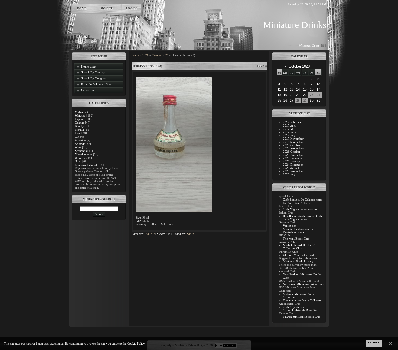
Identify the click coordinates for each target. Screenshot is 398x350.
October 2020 (299, 66)
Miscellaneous (83, 154)
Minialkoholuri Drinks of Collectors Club (299, 246)
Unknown (81, 157)
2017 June (289, 132)
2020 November (293, 148)
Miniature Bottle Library (298, 261)
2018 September (293, 141)
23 (311, 95)
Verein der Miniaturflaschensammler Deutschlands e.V (299, 229)
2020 (145, 55)
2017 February (292, 122)
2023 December (293, 158)
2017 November (293, 138)
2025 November (293, 171)
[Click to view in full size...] (174, 211)
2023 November (293, 154)
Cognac (79, 122)
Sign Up (106, 8)
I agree (374, 342)
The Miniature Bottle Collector (302, 300)
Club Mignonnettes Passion (300, 209)
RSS (323, 45)
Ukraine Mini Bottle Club (299, 254)
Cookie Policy (136, 343)
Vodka (79, 112)
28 (298, 100)
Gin (77, 136)
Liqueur (80, 119)
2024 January (291, 161)
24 (166, 55)
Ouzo (78, 161)
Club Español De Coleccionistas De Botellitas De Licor (302, 201)
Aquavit (80, 143)
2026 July (289, 174)
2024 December (293, 164)
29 (304, 100)
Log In (131, 8)
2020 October (291, 145)
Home (81, 8)
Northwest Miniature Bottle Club (303, 284)
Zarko (190, 233)
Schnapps (81, 150)
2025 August (291, 167)
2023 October (291, 151)
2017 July (289, 135)
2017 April (289, 125)
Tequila (79, 129)
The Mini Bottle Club (296, 238)
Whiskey (80, 115)
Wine (78, 147)
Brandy (79, 126)
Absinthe (80, 140)
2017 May (289, 128)
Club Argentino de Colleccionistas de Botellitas (300, 308)
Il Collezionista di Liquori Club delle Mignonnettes (302, 217)
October (157, 55)
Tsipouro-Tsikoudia (87, 164)
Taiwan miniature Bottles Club (302, 316)
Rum (78, 133)
